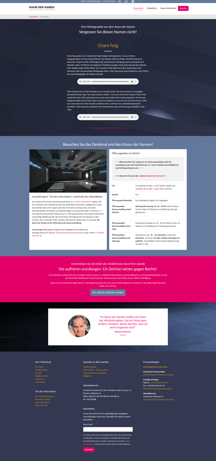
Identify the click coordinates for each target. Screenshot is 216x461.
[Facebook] (133, 1)
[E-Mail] (126, 1)
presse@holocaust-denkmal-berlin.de (158, 377)
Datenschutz (40, 384)
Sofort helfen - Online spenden (95, 372)
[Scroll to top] (211, 456)
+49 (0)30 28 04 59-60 (159, 385)
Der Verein (39, 369)
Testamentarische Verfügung (94, 375)
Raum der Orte (41, 407)
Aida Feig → (122, 128)
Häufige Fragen (41, 372)
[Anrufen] (120, 1)
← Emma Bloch (96, 128)
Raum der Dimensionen (44, 398)
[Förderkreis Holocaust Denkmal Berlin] (43, 8)
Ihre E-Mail (88, 427)
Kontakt (38, 375)
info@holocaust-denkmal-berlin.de (70, 233)
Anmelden (89, 452)
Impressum (39, 381)
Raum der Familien (42, 401)
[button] (70, 328)
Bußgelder (87, 378)
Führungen (47, 230)
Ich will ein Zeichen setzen (108, 292)
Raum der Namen (42, 404)
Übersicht (109, 128)
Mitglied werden (41, 378)
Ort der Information (82, 202)
